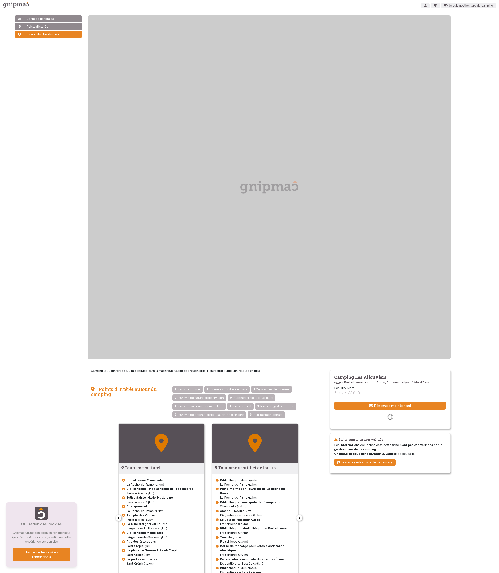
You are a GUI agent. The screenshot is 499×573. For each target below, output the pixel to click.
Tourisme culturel (188, 389)
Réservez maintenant (392, 406)
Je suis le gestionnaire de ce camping (366, 462)
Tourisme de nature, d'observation (200, 397)
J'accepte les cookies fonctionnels (41, 554)
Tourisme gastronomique (276, 406)
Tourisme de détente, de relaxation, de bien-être (210, 414)
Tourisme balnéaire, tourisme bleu (199, 406)
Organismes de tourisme (272, 389)
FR (435, 5)
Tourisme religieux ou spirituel (252, 397)
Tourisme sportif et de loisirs (227, 389)
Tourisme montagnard (267, 414)
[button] (118, 518)
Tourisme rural (241, 406)
